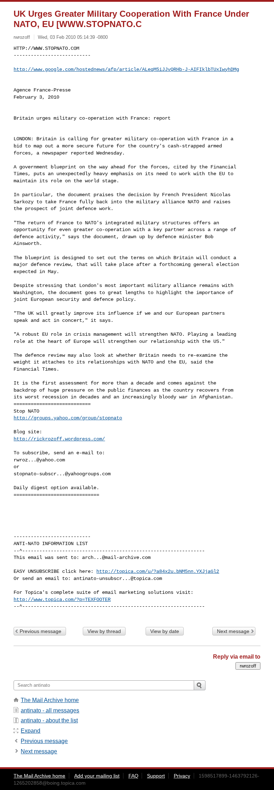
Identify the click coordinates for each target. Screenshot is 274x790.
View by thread (104, 631)
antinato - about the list (49, 720)
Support (156, 776)
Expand (30, 731)
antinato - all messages (50, 710)
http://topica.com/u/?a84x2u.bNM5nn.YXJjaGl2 (157, 571)
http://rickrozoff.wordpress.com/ (59, 439)
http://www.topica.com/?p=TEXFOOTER (62, 599)
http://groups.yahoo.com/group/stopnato (68, 418)
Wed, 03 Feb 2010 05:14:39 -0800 (73, 37)
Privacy (182, 776)
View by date (164, 631)
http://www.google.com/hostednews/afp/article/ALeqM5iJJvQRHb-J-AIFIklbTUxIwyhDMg (126, 69)
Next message (233, 631)
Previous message (40, 631)
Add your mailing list (97, 776)
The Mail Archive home (50, 700)
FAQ (133, 776)
